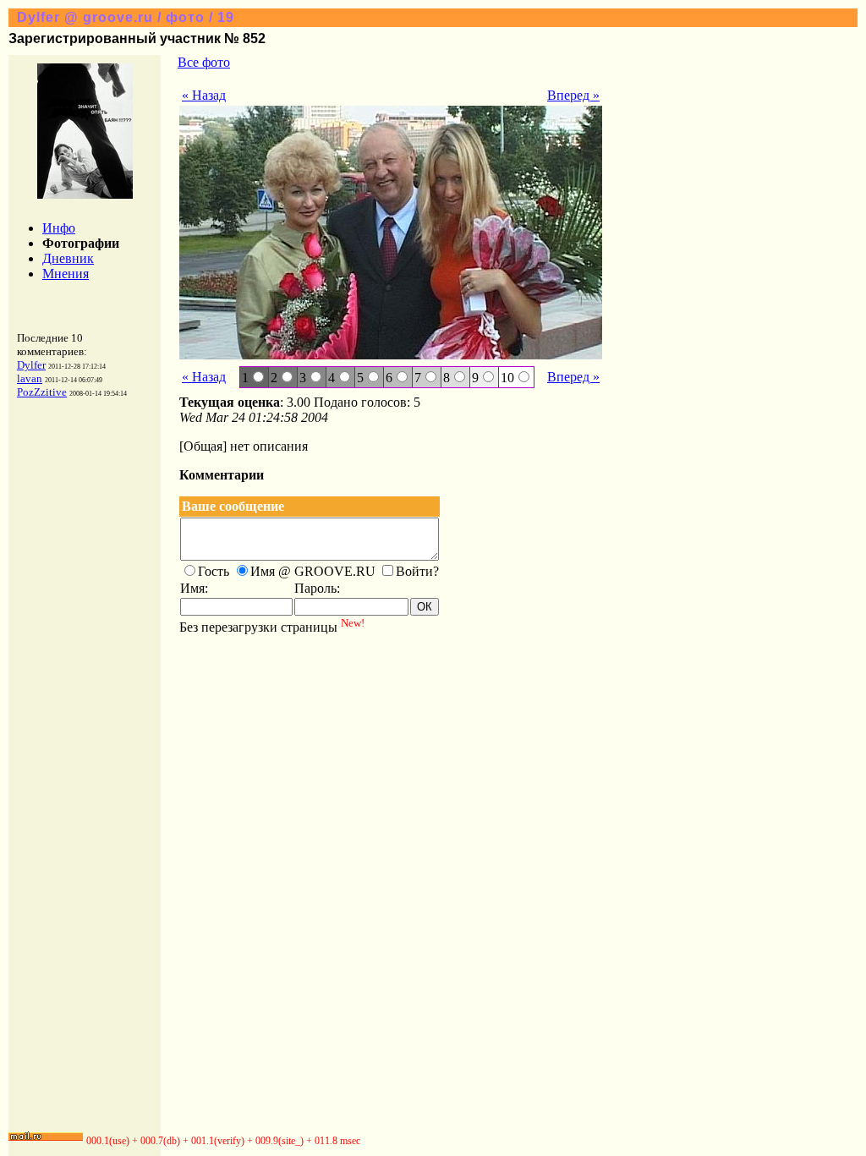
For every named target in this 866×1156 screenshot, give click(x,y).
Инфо (58, 228)
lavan (29, 378)
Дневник (68, 258)
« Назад (204, 95)
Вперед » (573, 95)
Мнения (65, 273)
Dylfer (31, 365)
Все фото (204, 62)
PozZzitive (42, 392)
